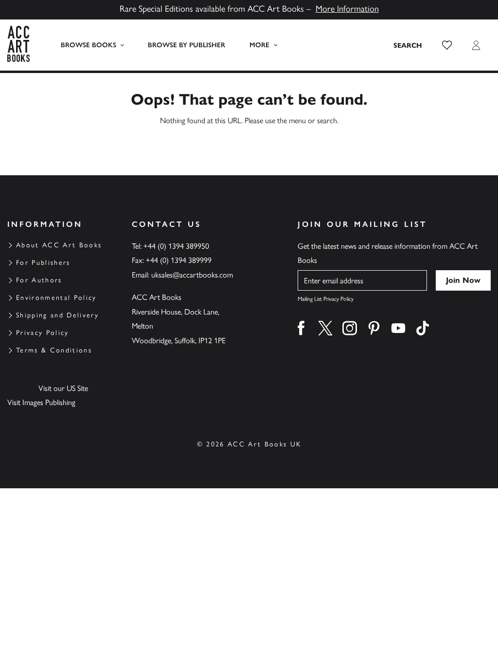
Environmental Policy (56, 298)
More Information (347, 8)
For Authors (39, 280)
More (259, 45)
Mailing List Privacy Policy (326, 299)
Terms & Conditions (54, 350)
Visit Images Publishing (41, 402)
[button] (447, 45)
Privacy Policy (42, 333)
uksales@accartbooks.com (192, 274)
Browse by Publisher (186, 45)
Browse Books (88, 45)
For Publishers (43, 263)
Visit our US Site (63, 388)
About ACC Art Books (59, 245)
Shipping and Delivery (57, 315)
